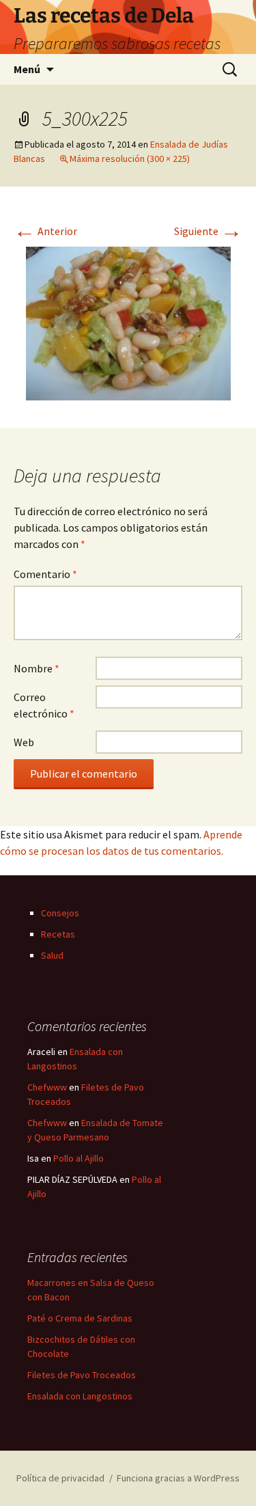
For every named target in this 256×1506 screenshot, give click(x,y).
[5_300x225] (128, 322)
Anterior (45, 231)
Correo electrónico (44, 705)
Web (24, 742)
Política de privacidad (60, 1478)
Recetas (58, 934)
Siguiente (208, 231)
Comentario (45, 574)
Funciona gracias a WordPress (178, 1478)
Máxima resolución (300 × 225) (130, 158)
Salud (52, 955)
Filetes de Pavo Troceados (81, 1375)
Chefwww (47, 1087)
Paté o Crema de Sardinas (79, 1318)
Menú (27, 69)
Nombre (36, 668)
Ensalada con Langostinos (79, 1396)
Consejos (60, 913)
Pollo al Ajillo (78, 1158)
